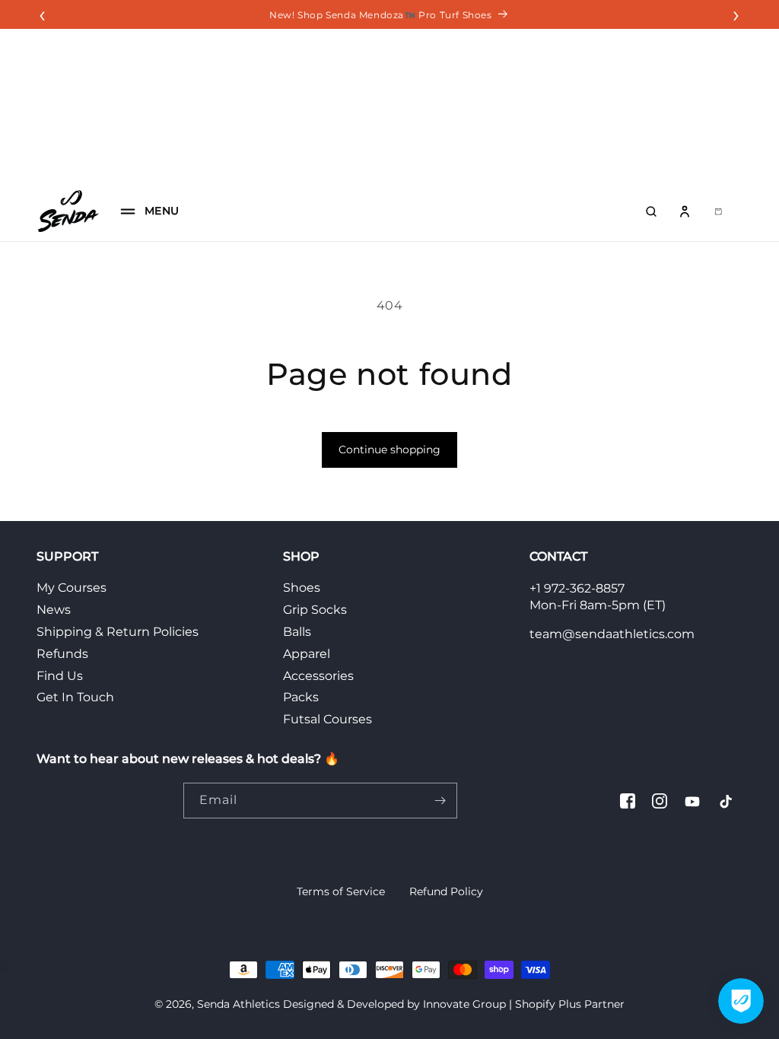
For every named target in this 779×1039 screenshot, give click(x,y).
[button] (145, 211)
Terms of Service (341, 891)
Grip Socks (315, 609)
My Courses (72, 587)
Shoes (301, 587)
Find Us (60, 676)
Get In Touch (75, 697)
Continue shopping (389, 449)
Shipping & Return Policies (118, 631)
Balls (297, 631)
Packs (301, 697)
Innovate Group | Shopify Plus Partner (524, 1004)
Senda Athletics (238, 1004)
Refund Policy (446, 891)
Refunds (62, 654)
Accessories (318, 676)
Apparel (306, 654)
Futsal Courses (327, 719)
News (54, 609)
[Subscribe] (439, 800)
